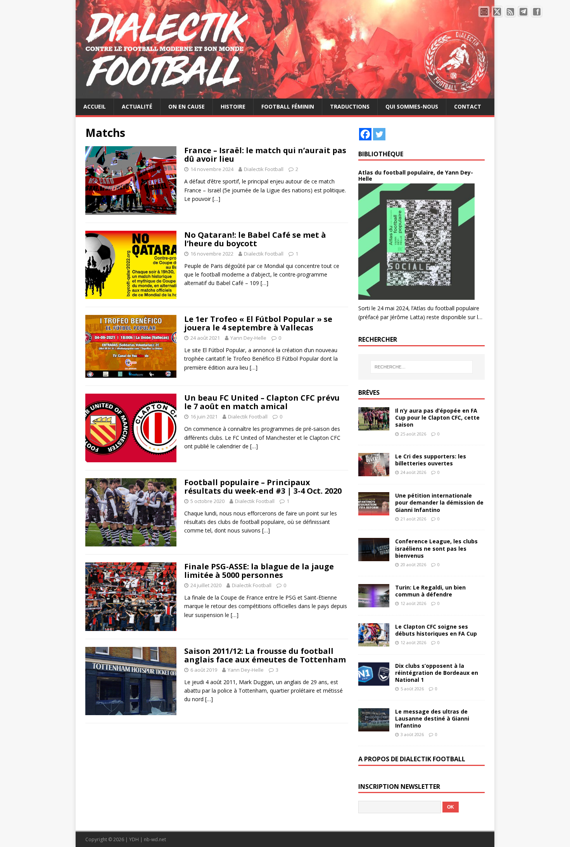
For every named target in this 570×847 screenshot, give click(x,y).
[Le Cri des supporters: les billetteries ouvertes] (373, 471)
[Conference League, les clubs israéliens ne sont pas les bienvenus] (373, 556)
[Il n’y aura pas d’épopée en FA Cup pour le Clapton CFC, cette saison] (373, 426)
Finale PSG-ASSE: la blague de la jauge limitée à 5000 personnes (259, 570)
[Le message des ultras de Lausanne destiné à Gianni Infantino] (373, 727)
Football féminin (287, 106)
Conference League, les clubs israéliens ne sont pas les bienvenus (436, 548)
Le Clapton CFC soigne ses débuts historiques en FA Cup (436, 630)
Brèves (369, 392)
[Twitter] (379, 134)
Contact (467, 106)
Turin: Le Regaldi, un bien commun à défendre (430, 591)
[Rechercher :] (421, 366)
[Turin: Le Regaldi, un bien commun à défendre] (373, 602)
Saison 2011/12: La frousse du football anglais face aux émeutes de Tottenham (265, 655)
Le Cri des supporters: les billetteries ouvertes (430, 460)
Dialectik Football (263, 169)
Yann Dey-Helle (248, 337)
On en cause (186, 106)
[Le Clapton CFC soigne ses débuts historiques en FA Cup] (373, 641)
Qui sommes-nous (411, 106)
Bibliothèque (380, 154)
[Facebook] (365, 134)
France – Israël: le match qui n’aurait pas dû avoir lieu (265, 154)
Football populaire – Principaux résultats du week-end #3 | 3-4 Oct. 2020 (263, 486)
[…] (216, 198)
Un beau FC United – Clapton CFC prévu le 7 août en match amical (262, 401)
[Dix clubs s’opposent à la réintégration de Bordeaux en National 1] (373, 681)
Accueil (94, 106)
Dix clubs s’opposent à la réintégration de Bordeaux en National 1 (436, 672)
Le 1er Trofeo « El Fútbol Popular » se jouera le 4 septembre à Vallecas (258, 323)
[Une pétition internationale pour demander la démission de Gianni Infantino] (373, 511)
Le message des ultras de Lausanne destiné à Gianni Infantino (432, 718)
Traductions (350, 106)
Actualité (137, 106)
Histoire (233, 106)
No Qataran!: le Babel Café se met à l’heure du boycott (255, 239)
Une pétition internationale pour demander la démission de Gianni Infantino (439, 502)
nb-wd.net (155, 839)
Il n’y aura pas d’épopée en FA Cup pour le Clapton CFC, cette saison (437, 417)
